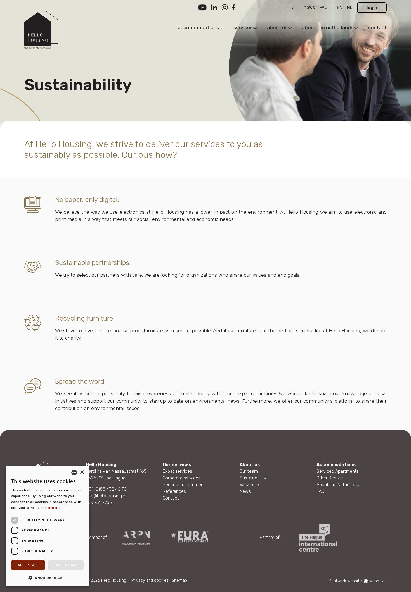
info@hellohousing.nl (106, 495)
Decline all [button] (66, 565)
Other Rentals (330, 478)
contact (377, 28)
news (309, 7)
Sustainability (253, 478)
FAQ (323, 7)
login (372, 7)
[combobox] (74, 472)
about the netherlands (327, 28)
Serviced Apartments (337, 471)
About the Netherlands (339, 484)
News (245, 491)
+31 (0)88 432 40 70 (106, 489)
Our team (249, 471)
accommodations (198, 28)
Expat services (177, 471)
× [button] (82, 472)
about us (277, 28)
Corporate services (181, 478)
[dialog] (47, 526)
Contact (171, 498)
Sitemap (179, 580)
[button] (47, 577)
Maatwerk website (345, 581)
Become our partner (182, 484)
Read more (50, 508)
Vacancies (250, 484)
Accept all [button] (28, 565)
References (174, 491)
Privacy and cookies (150, 580)
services (242, 28)
